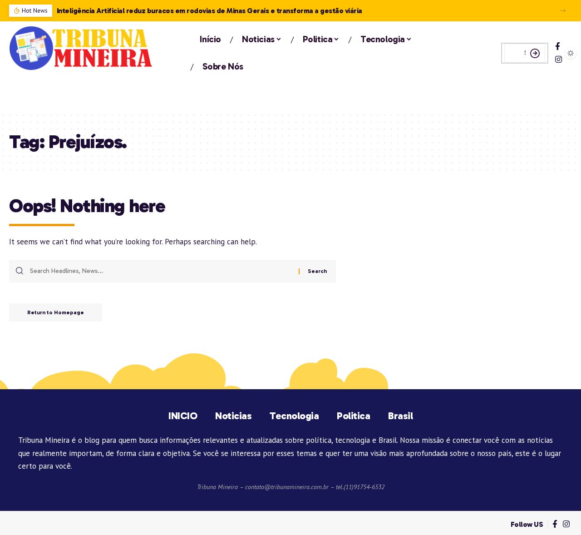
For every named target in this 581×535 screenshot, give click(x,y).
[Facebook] (557, 46)
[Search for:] (161, 271)
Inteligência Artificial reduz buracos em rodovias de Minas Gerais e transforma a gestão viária (209, 10)
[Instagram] (558, 59)
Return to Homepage (55, 312)
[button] (563, 11)
